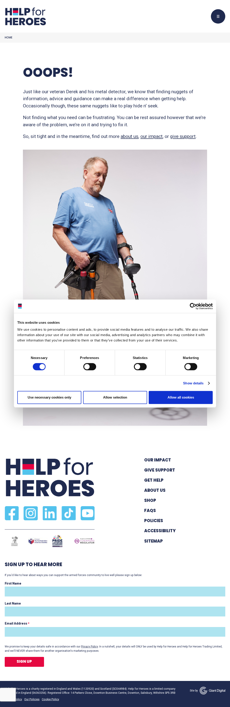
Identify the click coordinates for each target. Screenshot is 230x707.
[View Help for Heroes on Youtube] (88, 513)
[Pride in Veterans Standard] (57, 541)
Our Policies (32, 699)
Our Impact (157, 460)
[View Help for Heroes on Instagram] (31, 513)
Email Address (17, 623)
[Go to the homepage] (25, 16)
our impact (151, 136)
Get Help (154, 480)
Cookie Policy (50, 699)
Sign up (24, 661)
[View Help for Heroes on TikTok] (68, 513)
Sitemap (153, 541)
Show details (193, 383)
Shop (150, 500)
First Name (13, 583)
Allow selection (115, 397)
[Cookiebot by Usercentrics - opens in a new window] (193, 306)
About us (155, 490)
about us (129, 136)
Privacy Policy (89, 646)
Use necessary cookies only (49, 397)
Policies (153, 520)
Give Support (159, 470)
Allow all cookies (181, 397)
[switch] (87, 367)
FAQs (150, 510)
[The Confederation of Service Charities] (38, 541)
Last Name (13, 603)
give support (183, 136)
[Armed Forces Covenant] (14, 541)
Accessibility (160, 531)
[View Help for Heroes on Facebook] (12, 513)
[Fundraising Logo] (85, 541)
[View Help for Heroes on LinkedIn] (50, 513)
